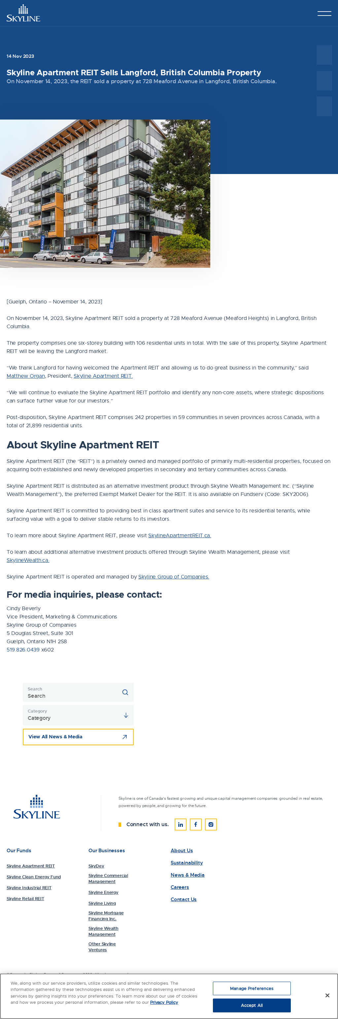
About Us (182, 851)
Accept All (252, 1005)
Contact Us (184, 899)
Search (35, 689)
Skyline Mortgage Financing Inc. (105, 916)
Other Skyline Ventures (102, 947)
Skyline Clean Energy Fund (34, 877)
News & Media (188, 875)
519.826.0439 (23, 650)
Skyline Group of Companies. (173, 577)
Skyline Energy (103, 892)
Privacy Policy (164, 1002)
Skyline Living (102, 903)
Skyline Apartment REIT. (103, 376)
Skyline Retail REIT (25, 898)
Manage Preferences (251, 988)
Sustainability (187, 863)
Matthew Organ (26, 376)
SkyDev (96, 866)
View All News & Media (55, 736)
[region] (169, 996)
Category (37, 711)
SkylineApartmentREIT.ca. (179, 535)
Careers (180, 887)
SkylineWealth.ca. (28, 560)
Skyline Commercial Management (108, 878)
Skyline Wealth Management (103, 931)
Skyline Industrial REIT (29, 888)
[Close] (327, 995)
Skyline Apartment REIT (31, 866)
